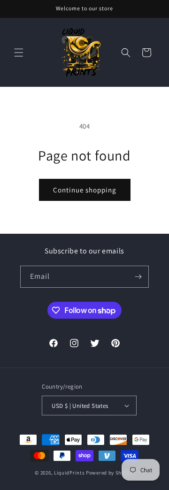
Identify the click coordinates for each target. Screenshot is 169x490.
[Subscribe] (138, 277)
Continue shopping (84, 189)
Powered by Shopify (110, 472)
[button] (18, 52)
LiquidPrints (69, 472)
